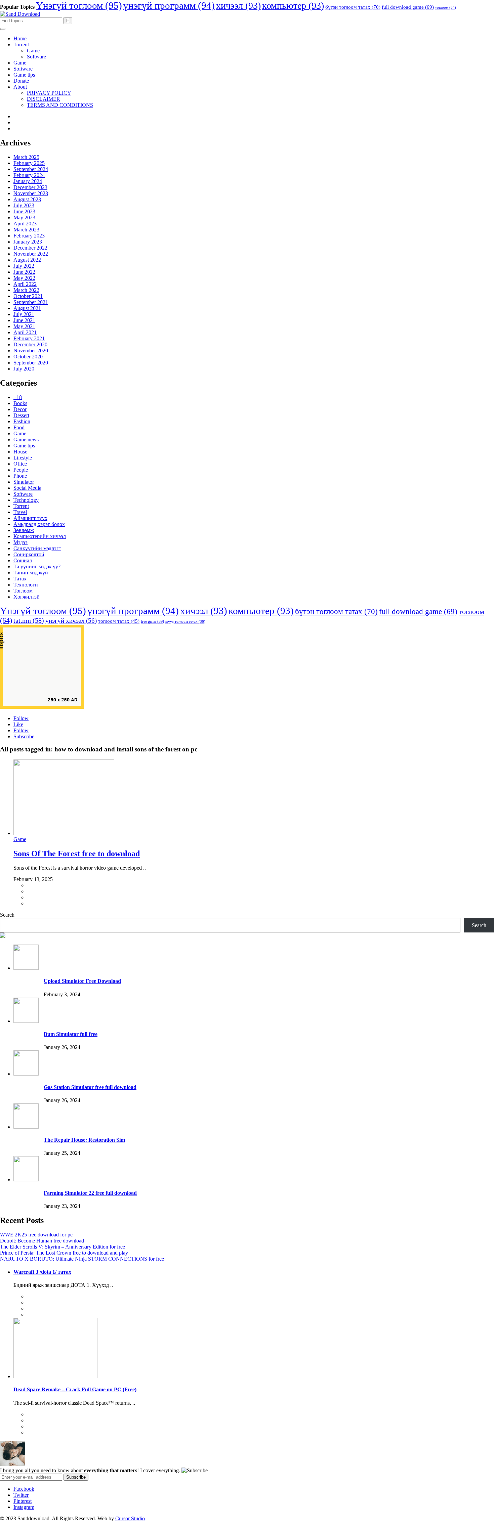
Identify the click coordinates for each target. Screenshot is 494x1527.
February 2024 (29, 175)
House (20, 451)
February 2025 (29, 163)
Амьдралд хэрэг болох (39, 524)
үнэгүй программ (169, 5)
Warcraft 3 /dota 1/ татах (42, 1272)
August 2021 (27, 308)
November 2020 (30, 350)
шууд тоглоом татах (185, 621)
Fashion (21, 421)
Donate (21, 81)
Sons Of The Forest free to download (76, 853)
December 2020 (30, 344)
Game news (26, 439)
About (20, 87)
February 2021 (29, 338)
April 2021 (25, 332)
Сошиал (22, 560)
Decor (20, 409)
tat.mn (28, 620)
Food (19, 427)
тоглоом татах (118, 621)
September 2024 (30, 169)
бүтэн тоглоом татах (352, 7)
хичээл (238, 5)
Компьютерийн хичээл (39, 536)
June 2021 (24, 320)
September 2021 (30, 302)
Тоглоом (23, 591)
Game (33, 50)
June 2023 (24, 211)
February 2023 (29, 235)
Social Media (27, 488)
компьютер (293, 5)
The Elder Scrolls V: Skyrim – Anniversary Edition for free (62, 1247)
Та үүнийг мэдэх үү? (36, 566)
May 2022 (24, 278)
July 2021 (23, 314)
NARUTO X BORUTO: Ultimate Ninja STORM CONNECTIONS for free (82, 1259)
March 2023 (26, 229)
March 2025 (26, 157)
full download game (408, 7)
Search (7, 915)
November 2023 (30, 193)
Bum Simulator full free (70, 1034)
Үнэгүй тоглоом (79, 5)
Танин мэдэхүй (30, 572)
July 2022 (23, 266)
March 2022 (26, 290)
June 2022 (24, 272)
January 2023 (27, 242)
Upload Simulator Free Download (82, 981)
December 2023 (30, 187)
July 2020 (23, 369)
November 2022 (30, 254)
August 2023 (27, 199)
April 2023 (25, 223)
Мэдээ (20, 542)
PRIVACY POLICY (49, 93)
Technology (26, 500)
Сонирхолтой (28, 554)
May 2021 (24, 326)
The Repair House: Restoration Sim (84, 1140)
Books (20, 403)
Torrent (21, 44)
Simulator (23, 482)
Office (20, 464)
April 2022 (25, 284)
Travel (20, 512)
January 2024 (27, 181)
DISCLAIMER (43, 99)
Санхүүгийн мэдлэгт (37, 548)
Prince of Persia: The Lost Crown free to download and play (64, 1253)
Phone (20, 476)
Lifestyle (22, 458)
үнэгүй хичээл (71, 620)
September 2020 (30, 362)
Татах (20, 578)
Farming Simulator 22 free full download (90, 1193)
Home (20, 38)
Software (36, 56)
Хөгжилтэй (26, 597)
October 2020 (28, 356)
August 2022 (27, 260)
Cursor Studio (130, 1518)
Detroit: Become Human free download (42, 1241)
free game (152, 621)
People (20, 470)
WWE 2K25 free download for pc (36, 1234)
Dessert (21, 415)
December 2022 (30, 248)
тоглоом (445, 7)
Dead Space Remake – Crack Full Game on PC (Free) (74, 1389)
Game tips (24, 75)
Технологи (25, 584)
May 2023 (24, 217)
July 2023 (23, 205)
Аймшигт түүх (30, 518)
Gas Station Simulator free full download (90, 1087)
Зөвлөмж (23, 530)
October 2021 (28, 296)
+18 (17, 397)
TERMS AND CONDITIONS (60, 105)
